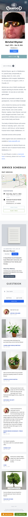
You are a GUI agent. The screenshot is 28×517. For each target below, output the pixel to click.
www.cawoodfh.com (14, 141)
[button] (14, 179)
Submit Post (14, 301)
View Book (7, 254)
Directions (14, 207)
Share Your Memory (9, 276)
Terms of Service (18, 510)
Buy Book (15, 254)
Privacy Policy (10, 510)
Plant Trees (14, 210)
